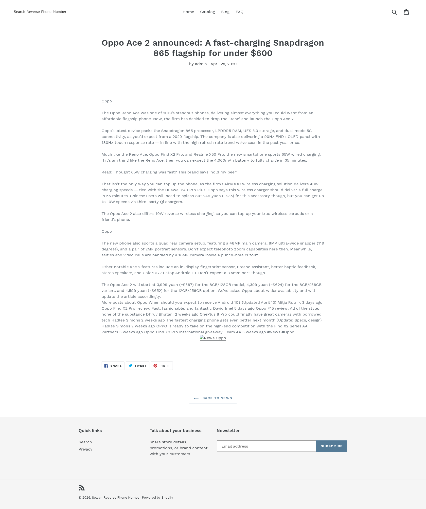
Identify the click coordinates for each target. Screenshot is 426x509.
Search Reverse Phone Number (116, 497)
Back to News (216, 398)
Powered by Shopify (157, 497)
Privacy (85, 449)
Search (85, 442)
